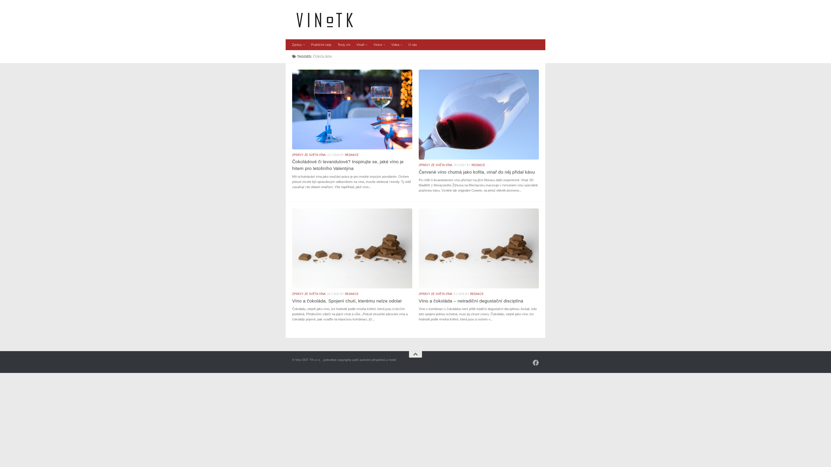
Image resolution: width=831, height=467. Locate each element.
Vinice (378, 44)
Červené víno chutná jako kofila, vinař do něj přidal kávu (477, 172)
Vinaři (360, 44)
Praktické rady (321, 44)
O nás (412, 44)
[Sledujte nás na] (536, 363)
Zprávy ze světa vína (309, 155)
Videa (395, 44)
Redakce (352, 155)
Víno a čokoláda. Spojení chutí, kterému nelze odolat (347, 300)
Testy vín (344, 44)
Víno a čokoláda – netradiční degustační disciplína (471, 300)
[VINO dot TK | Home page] (324, 20)
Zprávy (297, 44)
